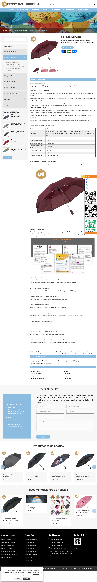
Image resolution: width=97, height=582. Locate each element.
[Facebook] (74, 548)
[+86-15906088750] (87, 185)
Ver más (7, 157)
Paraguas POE (8, 99)
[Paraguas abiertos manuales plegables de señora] (6, 123)
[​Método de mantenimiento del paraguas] (12, 499)
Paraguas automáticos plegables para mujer (35, 476)
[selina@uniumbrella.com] (87, 179)
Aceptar (26, 579)
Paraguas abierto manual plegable (13, 69)
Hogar (11, 9)
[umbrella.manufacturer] (87, 182)
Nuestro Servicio (6, 557)
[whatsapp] (81, 548)
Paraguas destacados (70, 381)
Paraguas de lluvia (10, 52)
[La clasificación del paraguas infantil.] (85, 505)
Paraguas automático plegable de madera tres (84, 476)
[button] (3, 467)
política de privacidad (85, 568)
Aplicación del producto (8, 542)
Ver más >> (6, 479)
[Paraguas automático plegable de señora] (6, 140)
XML (75, 568)
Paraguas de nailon (69, 376)
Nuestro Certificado (7, 545)
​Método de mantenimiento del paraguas (11, 507)
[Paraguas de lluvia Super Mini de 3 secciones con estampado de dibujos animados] (6, 148)
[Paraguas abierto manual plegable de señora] (6, 131)
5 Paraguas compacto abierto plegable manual (18, 115)
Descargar (56, 9)
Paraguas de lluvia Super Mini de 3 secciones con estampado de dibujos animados (19, 149)
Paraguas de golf (9, 87)
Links (58, 568)
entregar (43, 437)
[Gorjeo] (76, 548)
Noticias (46, 9)
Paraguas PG (34, 376)
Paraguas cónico (68, 373)
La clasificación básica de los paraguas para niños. (60, 511)
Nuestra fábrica (6, 539)
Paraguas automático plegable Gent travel (58, 476)
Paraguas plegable (21, 30)
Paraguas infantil (9, 82)
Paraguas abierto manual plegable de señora (17, 132)
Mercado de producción (9, 554)
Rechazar (18, 579)
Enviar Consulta (69, 9)
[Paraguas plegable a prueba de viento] (12, 461)
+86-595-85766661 (56, 542)
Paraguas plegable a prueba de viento (9, 476)
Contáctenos (83, 9)
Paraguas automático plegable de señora (18, 140)
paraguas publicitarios (37, 378)
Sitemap (64, 568)
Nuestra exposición (7, 548)
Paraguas (66, 371)
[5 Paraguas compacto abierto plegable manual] (6, 115)
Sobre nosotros (23, 9)
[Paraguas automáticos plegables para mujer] (36, 461)
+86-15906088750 (13, 420)
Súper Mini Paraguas (10, 93)
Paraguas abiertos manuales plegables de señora (18, 124)
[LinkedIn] (79, 548)
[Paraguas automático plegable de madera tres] (85, 461)
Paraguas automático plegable (38, 30)
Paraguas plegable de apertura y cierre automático (14, 63)
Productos (36, 9)
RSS (71, 568)
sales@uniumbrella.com (15, 427)
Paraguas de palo (10, 76)
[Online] (83, 176)
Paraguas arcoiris (36, 373)
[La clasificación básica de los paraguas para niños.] (60, 501)
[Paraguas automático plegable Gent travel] (60, 461)
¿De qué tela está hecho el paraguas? (36, 519)
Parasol (33, 381)
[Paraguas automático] (36, 70)
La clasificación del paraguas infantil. (82, 519)
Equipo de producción (8, 551)
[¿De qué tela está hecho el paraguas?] (36, 505)
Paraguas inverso (9, 105)
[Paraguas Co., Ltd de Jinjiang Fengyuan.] (20, 4)
